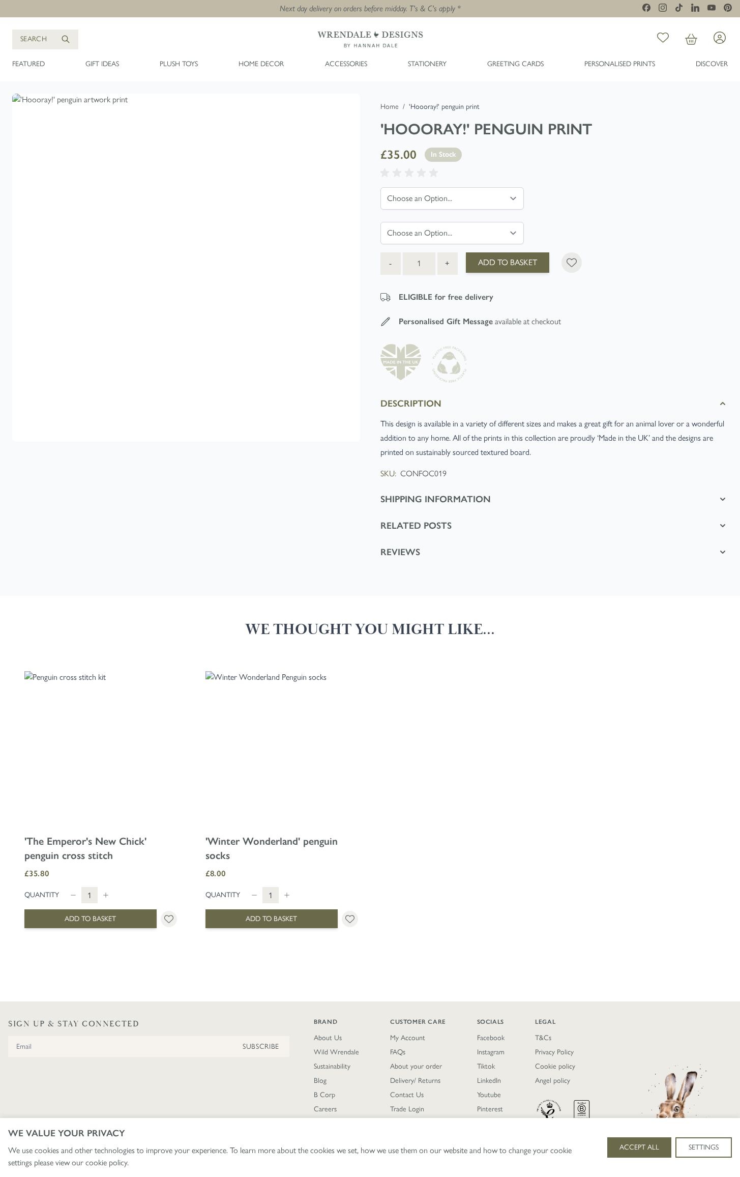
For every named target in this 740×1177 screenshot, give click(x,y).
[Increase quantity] (106, 895)
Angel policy (552, 1080)
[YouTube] (711, 7)
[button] (410, 173)
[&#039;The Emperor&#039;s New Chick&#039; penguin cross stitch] (100, 747)
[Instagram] (663, 8)
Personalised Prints (619, 64)
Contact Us (407, 1094)
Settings (704, 1147)
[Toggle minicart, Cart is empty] (691, 39)
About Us (328, 1038)
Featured (28, 64)
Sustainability (332, 1066)
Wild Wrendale (336, 1052)
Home (389, 106)
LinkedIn (489, 1080)
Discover (712, 64)
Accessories (346, 64)
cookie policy (106, 1162)
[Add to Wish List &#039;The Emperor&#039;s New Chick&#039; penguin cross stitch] (169, 919)
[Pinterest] (728, 8)
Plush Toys (179, 64)
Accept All (639, 1147)
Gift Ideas (102, 64)
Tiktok (486, 1066)
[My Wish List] (663, 39)
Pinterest (490, 1109)
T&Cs (543, 1038)
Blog (320, 1080)
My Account (407, 1038)
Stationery (427, 64)
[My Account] (720, 38)
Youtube (489, 1094)
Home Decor (261, 64)
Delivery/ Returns (415, 1080)
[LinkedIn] (695, 8)
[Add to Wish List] (571, 262)
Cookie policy (555, 1066)
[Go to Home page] (370, 39)
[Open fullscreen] (186, 268)
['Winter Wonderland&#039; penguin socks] (281, 747)
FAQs (397, 1052)
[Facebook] (646, 8)
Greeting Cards (515, 64)
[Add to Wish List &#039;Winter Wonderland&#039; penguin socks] (350, 919)
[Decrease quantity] (73, 895)
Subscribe (261, 1046)
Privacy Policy (554, 1052)
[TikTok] (679, 8)
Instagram (491, 1052)
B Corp (324, 1094)
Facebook (491, 1038)
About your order (416, 1066)
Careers (325, 1109)
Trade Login (407, 1109)
